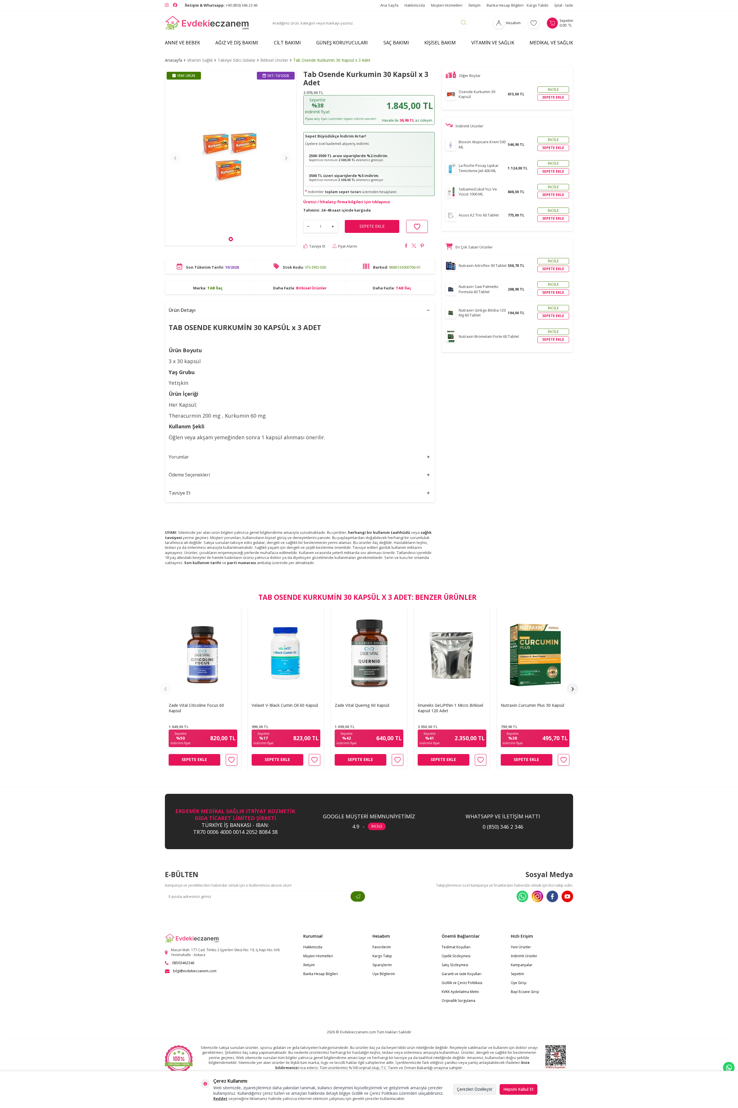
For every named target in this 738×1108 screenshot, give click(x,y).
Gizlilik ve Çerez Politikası (462, 982)
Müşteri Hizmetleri (446, 5)
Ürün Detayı (182, 310)
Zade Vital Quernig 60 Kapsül (362, 705)
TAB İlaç (215, 287)
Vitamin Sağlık (200, 60)
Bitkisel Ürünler (274, 60)
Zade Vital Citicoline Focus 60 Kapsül (196, 708)
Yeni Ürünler (521, 947)
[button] (231, 239)
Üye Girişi (518, 982)
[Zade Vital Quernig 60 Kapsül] (369, 653)
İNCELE (376, 826)
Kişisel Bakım (440, 42)
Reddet (220, 1098)
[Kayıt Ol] (358, 896)
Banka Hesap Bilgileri (505, 5)
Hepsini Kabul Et (518, 1089)
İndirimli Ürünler (524, 956)
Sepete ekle (553, 97)
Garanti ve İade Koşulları (461, 973)
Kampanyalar (521, 964)
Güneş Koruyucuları (342, 42)
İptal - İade (563, 5)
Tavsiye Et (317, 246)
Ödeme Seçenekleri (189, 475)
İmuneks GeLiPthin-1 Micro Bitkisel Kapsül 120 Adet (450, 708)
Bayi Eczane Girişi (525, 991)
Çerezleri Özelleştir (474, 1089)
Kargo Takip (382, 956)
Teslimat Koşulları (456, 947)
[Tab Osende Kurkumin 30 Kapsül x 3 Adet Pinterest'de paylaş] (422, 246)
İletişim (474, 5)
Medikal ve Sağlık (551, 42)
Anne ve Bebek (182, 42)
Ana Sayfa (389, 5)
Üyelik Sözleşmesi (456, 956)
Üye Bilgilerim (383, 973)
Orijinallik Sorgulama (458, 1000)
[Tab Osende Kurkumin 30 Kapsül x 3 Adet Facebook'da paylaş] (406, 246)
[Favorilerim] (533, 23)
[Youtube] (567, 896)
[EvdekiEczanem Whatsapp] (729, 1067)
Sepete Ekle (194, 759)
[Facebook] (552, 896)
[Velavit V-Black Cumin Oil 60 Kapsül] (286, 653)
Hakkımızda (414, 5)
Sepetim (517, 973)
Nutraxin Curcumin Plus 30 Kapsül (532, 705)
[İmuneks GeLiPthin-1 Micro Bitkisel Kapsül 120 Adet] (452, 653)
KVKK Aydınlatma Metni (460, 991)
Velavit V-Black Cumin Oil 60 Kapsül (285, 705)
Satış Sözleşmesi (455, 964)
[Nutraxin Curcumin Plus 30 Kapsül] (535, 653)
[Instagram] (537, 896)
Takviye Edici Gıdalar (236, 60)
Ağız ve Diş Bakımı (236, 42)
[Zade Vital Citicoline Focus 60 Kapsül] (203, 653)
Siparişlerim (382, 964)
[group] (230, 157)
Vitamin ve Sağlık (492, 42)
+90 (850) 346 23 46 (221, 5)
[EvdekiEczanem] (207, 23)
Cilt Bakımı (287, 42)
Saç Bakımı (396, 42)
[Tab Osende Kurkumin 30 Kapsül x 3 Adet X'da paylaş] (414, 246)
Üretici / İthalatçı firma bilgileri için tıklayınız (346, 201)
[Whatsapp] (522, 896)
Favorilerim (381, 947)
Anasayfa (173, 60)
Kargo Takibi (537, 5)
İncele (553, 89)
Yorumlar (179, 457)
